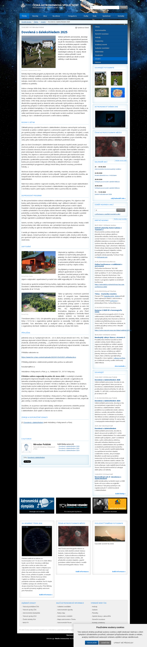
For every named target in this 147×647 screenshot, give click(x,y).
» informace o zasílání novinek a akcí (107, 214)
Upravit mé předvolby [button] (123, 643)
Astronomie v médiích (64, 616)
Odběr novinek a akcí (104, 204)
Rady (94, 16)
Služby (86, 16)
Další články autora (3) (65, 444)
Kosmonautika (100, 30)
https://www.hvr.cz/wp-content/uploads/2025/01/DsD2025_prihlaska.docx (48, 357)
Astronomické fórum (64, 622)
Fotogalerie (72, 16)
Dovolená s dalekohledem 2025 (69, 448)
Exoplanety (99, 41)
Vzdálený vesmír (101, 44)
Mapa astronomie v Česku (66, 619)
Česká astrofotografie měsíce (108, 132)
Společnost (106, 16)
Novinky (35, 16)
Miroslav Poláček (38, 27)
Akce (45, 16)
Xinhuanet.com (102, 257)
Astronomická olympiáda (31, 613)
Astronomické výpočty (65, 610)
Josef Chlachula (111, 291)
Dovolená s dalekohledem (36, 457)
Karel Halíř (109, 426)
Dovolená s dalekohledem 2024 (69, 450)
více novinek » (120, 366)
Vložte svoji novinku (120, 219)
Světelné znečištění (102, 48)
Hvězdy (97, 37)
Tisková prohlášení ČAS (31, 607)
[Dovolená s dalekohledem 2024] (38, 67)
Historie (98, 62)
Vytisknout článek (83, 28)
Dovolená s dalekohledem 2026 (69, 446)
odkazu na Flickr (119, 358)
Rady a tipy (61, 613)
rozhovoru (113, 301)
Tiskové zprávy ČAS (29, 610)
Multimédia (99, 52)
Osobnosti (99, 55)
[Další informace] (37, 541)
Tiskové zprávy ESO (30, 616)
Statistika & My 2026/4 (111, 296)
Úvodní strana (26, 22)
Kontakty (121, 16)
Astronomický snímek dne (106, 107)
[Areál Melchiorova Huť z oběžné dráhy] (102, 92)
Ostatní (43, 22)
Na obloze (56, 16)
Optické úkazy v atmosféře (101, 616)
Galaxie (95, 610)
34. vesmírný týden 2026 (32, 523)
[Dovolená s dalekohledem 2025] (118, 79)
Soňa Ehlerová (110, 262)
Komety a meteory (98, 622)
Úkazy (97, 27)
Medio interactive (62, 638)
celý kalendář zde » (118, 198)
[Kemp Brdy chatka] (38, 273)
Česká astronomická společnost (36, 630)
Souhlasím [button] (92, 643)
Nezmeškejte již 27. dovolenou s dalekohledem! (108, 478)
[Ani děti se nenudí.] (118, 93)
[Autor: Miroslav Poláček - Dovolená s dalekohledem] (102, 79)
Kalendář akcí (101, 162)
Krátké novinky (101, 220)
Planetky (95, 613)
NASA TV (26, 622)
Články (24, 16)
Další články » (120, 494)
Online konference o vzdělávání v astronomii (108, 265)
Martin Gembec (111, 225)
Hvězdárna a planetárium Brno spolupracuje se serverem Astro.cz (71, 630)
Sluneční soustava (101, 34)
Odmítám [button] (105, 643)
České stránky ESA (29, 619)
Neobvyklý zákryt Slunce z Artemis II (110, 337)
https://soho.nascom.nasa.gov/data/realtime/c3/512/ (113, 330)
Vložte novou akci (121, 161)
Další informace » (45, 595)
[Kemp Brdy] (38, 311)
